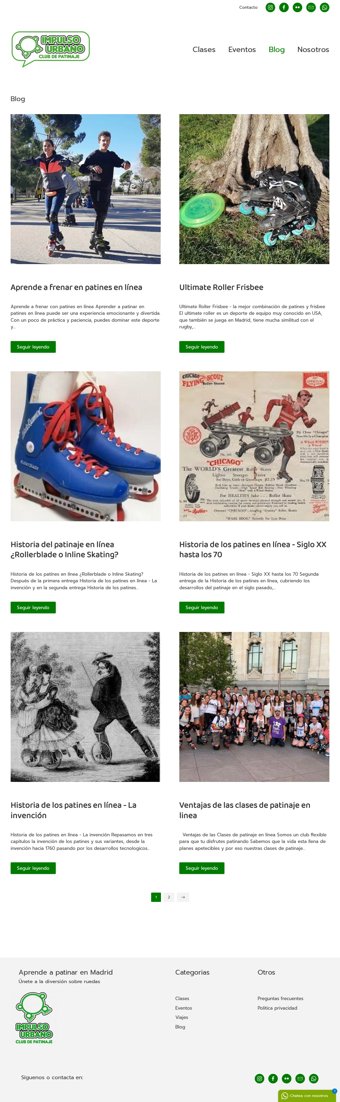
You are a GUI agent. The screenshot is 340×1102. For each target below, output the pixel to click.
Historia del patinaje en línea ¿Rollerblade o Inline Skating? (64, 550)
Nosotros (313, 49)
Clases (204, 49)
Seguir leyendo (33, 346)
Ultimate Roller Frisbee (221, 287)
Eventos (242, 49)
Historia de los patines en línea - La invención (74, 810)
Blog (277, 49)
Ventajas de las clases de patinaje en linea (245, 810)
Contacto (248, 7)
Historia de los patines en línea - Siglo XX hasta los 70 (252, 550)
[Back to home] (50, 49)
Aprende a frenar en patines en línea (76, 287)
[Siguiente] (183, 897)
